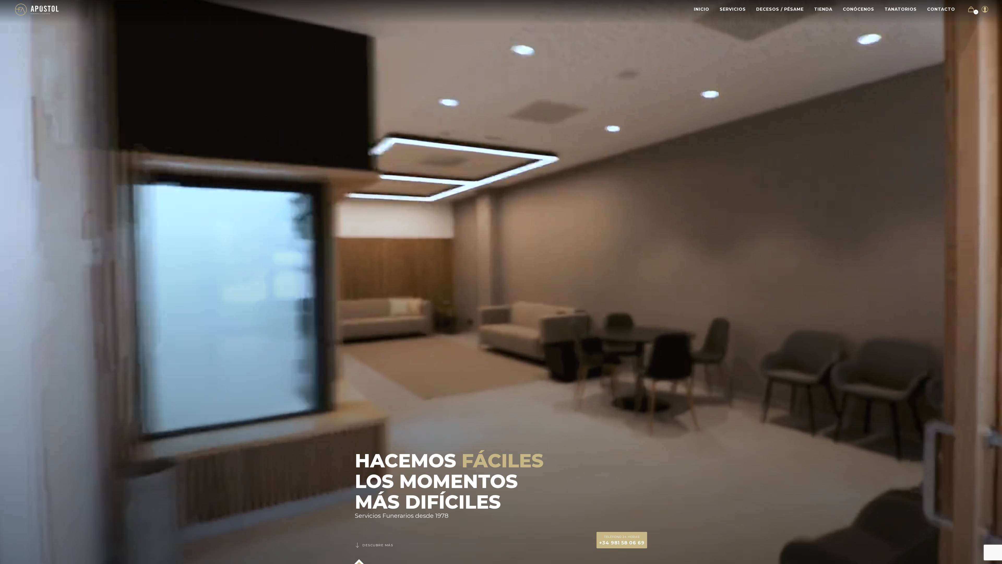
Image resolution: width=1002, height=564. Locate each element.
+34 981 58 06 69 (622, 540)
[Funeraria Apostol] (36, 9)
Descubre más (377, 545)
